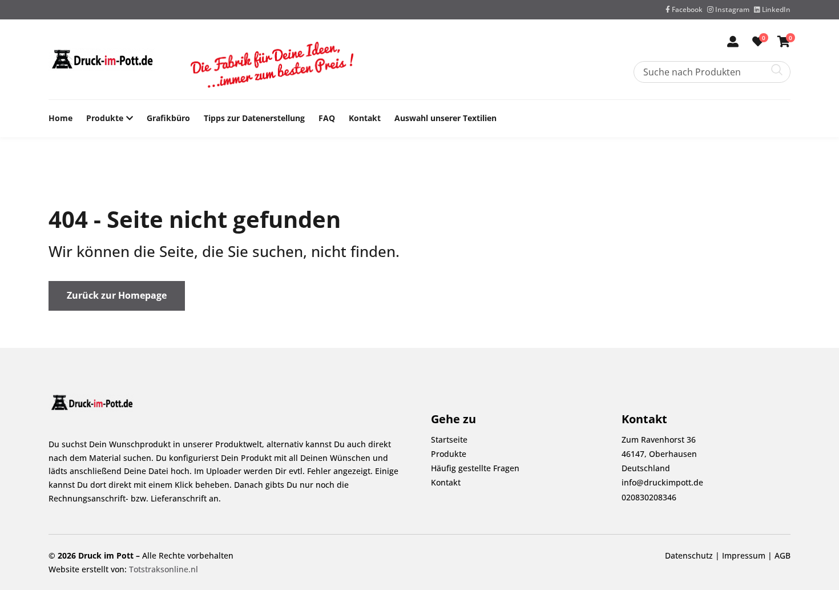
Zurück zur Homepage (117, 295)
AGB (782, 555)
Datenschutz (689, 555)
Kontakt (365, 118)
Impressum (743, 555)
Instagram (731, 9)
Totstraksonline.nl (163, 569)
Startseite (449, 439)
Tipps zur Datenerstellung (254, 118)
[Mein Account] (733, 42)
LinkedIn (775, 9)
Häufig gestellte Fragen (475, 468)
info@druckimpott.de (662, 482)
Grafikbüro (168, 118)
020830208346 (649, 497)
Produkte (104, 118)
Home (60, 118)
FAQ (326, 118)
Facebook (686, 9)
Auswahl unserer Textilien (445, 118)
